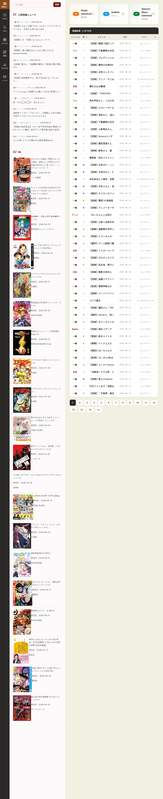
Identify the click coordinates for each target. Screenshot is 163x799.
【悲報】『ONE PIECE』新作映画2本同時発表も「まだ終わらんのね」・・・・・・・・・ (101, 94)
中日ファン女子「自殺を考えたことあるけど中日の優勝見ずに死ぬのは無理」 (101, 387)
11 (146, 402)
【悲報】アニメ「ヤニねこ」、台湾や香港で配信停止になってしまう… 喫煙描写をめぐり (101, 80)
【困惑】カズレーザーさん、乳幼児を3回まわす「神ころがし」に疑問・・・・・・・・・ (101, 108)
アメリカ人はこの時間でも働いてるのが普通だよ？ (37, 91)
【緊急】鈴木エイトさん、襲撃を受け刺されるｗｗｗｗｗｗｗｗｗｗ (101, 337)
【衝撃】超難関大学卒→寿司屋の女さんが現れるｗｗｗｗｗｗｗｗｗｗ (101, 230)
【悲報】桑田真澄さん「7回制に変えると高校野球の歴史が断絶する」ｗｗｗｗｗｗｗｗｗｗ (101, 144)
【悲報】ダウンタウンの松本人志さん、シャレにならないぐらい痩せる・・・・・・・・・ (101, 323)
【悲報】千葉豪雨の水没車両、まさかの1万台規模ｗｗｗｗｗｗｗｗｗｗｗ (101, 51)
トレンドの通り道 (27, 87)
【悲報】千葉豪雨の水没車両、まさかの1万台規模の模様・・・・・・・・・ (101, 123)
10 (137, 402)
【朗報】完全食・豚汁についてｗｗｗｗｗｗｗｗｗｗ (101, 266)
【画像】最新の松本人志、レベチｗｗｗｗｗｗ (101, 273)
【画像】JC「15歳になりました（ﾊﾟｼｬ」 (32, 39)
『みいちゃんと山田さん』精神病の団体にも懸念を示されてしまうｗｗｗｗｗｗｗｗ (101, 216)
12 (154, 402)
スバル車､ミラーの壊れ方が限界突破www (33, 140)
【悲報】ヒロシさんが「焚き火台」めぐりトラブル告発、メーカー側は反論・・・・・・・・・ (101, 237)
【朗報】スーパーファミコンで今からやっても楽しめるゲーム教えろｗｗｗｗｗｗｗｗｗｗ (101, 294)
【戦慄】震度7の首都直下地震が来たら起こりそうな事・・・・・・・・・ (101, 201)
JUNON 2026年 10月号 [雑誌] (46, 496)
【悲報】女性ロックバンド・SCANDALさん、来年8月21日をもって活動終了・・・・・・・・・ (101, 73)
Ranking (4, 68)
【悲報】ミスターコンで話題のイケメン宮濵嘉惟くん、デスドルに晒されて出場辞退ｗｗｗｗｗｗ (101, 251)
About (4, 19)
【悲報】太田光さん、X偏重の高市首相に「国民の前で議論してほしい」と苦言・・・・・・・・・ (101, 173)
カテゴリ (5, 43)
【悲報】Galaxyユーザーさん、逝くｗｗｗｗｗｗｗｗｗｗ (101, 137)
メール (4, 80)
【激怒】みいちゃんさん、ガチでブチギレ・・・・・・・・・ (100, 351)
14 (81, 409)
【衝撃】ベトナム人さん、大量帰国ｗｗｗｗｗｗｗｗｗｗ (101, 344)
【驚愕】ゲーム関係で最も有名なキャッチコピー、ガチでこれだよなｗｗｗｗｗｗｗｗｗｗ (101, 244)
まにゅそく (24, 36)
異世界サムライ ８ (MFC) (43, 610)
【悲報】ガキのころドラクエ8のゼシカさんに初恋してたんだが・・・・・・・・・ (101, 258)
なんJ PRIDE (146, 51)
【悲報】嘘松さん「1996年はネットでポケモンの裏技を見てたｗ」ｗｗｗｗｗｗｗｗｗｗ (101, 308)
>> (98, 409)
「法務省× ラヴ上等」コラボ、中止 (101, 373)
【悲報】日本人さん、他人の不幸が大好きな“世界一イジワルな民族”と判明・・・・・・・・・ (101, 187)
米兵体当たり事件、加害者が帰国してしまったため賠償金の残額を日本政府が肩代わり (101, 180)
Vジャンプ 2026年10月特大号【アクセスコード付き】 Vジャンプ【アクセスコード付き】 (46, 190)
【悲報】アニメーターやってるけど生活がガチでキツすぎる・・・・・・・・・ (101, 208)
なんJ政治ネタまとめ (145, 79)
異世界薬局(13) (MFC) (40, 553)
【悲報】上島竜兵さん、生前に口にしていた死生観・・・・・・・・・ (101, 130)
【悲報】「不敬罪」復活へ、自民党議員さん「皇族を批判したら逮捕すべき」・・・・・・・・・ (101, 394)
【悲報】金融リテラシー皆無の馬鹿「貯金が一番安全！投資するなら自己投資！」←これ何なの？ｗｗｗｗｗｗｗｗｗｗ (101, 280)
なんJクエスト (145, 44)
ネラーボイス (25, 22)
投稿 (4, 56)
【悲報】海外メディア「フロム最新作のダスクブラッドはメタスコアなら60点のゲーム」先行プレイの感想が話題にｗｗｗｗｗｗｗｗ (101, 330)
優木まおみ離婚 (97, 86)
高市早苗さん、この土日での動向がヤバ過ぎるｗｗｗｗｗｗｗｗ (101, 101)
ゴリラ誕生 (95, 300)
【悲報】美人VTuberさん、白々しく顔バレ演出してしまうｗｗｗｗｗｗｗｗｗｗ (101, 380)
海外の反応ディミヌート (30, 123)
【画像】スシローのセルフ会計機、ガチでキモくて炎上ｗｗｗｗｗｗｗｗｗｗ (101, 365)
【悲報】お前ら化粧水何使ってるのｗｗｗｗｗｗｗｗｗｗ (101, 223)
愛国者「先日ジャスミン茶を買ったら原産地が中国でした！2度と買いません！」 (101, 158)
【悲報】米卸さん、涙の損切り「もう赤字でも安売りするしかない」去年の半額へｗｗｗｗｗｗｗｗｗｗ (101, 116)
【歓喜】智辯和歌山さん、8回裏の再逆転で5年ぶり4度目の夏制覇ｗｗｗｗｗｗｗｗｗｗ (101, 287)
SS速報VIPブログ (27, 98)
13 (73, 409)
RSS (4, 31)
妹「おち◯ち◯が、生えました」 (29, 102)
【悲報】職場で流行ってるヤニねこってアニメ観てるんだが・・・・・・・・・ (101, 44)
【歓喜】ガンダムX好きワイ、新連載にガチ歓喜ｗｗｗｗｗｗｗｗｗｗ (101, 358)
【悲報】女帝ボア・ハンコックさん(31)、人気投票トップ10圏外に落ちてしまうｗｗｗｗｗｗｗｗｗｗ (101, 166)
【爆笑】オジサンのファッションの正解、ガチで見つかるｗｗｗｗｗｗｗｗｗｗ (101, 194)
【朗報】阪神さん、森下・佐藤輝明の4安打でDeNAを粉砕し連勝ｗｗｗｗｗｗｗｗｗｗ (101, 151)
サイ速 (22, 109)
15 (90, 409)
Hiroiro (23, 136)
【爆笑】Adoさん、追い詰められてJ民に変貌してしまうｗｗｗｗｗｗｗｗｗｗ (101, 316)
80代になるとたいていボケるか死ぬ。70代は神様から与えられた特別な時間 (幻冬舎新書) (44, 642)
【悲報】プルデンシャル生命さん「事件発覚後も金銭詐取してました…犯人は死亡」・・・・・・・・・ (101, 58)
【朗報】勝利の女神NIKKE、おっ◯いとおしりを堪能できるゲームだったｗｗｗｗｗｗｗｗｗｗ (101, 66)
